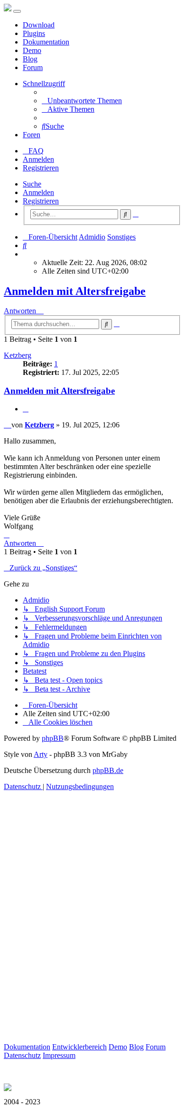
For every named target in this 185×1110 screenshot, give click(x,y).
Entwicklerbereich (79, 1047)
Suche (32, 184)
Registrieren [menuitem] (41, 168)
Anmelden (38, 192)
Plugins (34, 33)
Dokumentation (46, 42)
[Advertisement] (92, 927)
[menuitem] (82, 101)
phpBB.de (107, 770)
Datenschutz (22, 1055)
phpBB (53, 738)
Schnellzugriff (44, 84)
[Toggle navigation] (17, 11)
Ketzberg (17, 355)
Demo (32, 50)
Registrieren (41, 201)
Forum (33, 67)
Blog (30, 59)
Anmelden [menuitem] (38, 159)
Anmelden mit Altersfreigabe (75, 291)
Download (39, 25)
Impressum (59, 1055)
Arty (40, 754)
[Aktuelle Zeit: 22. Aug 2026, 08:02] (25, 254)
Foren (31, 135)
